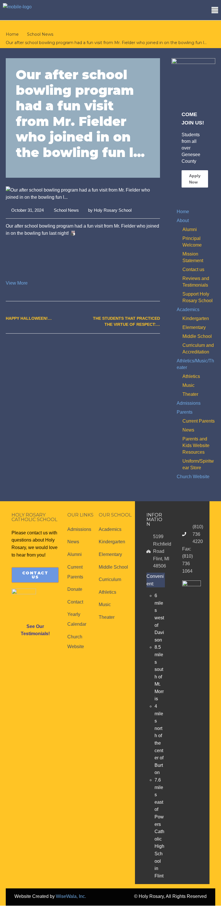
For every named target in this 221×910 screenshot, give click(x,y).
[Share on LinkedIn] (156, 346)
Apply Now (195, 178)
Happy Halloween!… (29, 318)
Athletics (191, 376)
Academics (188, 309)
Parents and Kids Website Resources (195, 445)
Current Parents (198, 421)
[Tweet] (143, 346)
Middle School (197, 336)
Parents (185, 412)
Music (188, 385)
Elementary (194, 327)
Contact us (193, 269)
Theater (190, 394)
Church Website (193, 476)
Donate (74, 589)
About (183, 220)
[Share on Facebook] (137, 346)
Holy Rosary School (113, 210)
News (188, 429)
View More (17, 283)
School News (66, 210)
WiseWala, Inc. (71, 896)
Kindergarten (195, 318)
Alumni (189, 229)
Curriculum (110, 579)
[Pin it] (150, 346)
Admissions (189, 403)
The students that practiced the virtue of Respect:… (126, 321)
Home (183, 211)
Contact (75, 601)
